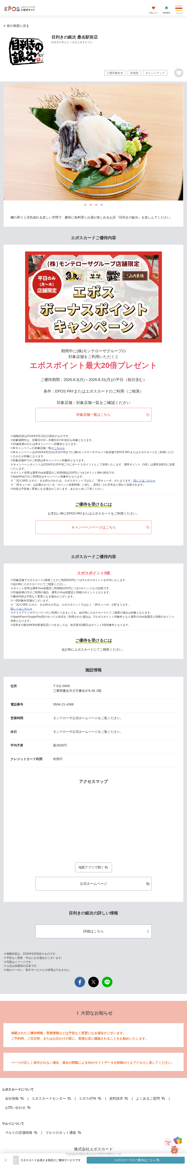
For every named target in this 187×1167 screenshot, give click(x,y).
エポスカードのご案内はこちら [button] (135, 1160)
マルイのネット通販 (61, 1132)
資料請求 (116, 1098)
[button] (103, 1160)
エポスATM (88, 1098)
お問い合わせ (15, 1107)
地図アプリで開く (91, 867)
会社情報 (12, 1098)
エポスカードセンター (49, 1098)
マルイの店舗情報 (19, 1132)
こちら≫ (59, 448)
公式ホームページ (93, 883)
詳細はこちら (93, 931)
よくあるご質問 (148, 1098)
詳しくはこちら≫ (144, 480)
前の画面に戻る (18, 26)
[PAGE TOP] (175, 1145)
